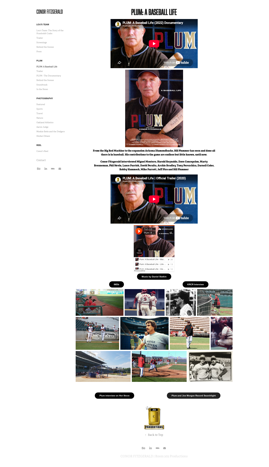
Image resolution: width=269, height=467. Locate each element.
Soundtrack (41, 84)
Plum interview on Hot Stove (114, 395)
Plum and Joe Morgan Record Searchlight (194, 395)
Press (39, 51)
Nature (39, 118)
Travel (39, 113)
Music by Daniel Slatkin (154, 276)
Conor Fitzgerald (49, 11)
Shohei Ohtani (43, 136)
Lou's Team (42, 24)
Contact (41, 160)
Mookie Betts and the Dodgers (50, 131)
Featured (40, 104)
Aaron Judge (42, 127)
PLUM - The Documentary (48, 75)
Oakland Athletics (44, 122)
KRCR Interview (195, 284)
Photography (44, 98)
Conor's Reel (42, 151)
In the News (42, 89)
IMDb (116, 284)
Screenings (41, 42)
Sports (39, 109)
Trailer (39, 38)
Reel (38, 145)
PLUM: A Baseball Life (46, 66)
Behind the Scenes (45, 47)
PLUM (39, 60)
